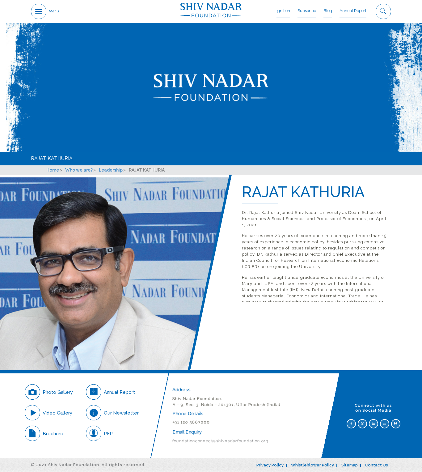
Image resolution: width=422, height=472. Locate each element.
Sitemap (349, 465)
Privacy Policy (270, 465)
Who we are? (79, 170)
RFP (108, 433)
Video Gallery (57, 413)
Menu (54, 11)
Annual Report (353, 10)
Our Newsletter (121, 413)
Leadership (111, 170)
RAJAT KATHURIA (52, 158)
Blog (327, 10)
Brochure (53, 433)
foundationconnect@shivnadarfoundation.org (220, 441)
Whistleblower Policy (312, 465)
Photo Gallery (58, 392)
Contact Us (376, 465)
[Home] (211, 10)
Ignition (283, 10)
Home (52, 170)
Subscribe (307, 10)
